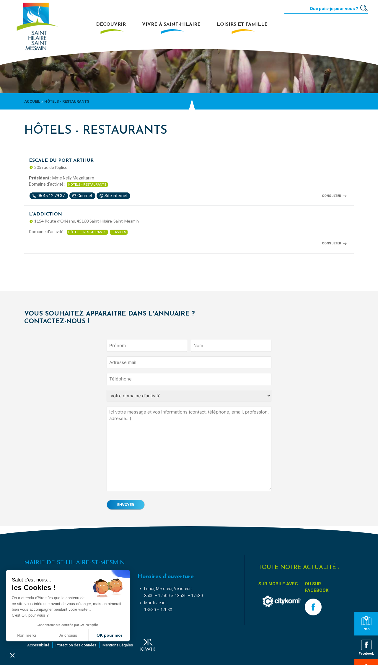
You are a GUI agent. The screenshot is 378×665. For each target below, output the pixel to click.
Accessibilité (38, 645)
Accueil (32, 101)
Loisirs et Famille (242, 24)
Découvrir (111, 24)
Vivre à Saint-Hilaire (171, 24)
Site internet (116, 195)
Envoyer (125, 504)
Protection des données (76, 645)
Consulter (331, 196)
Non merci (26, 635)
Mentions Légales (117, 645)
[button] (12, 655)
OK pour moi (109, 635)
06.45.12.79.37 (51, 195)
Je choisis (68, 635)
